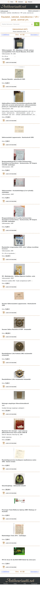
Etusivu (6, 583)
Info (25, 583)
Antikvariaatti (4, 11)
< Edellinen (5, 35)
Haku (15, 583)
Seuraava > (34, 35)
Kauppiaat (34, 583)
